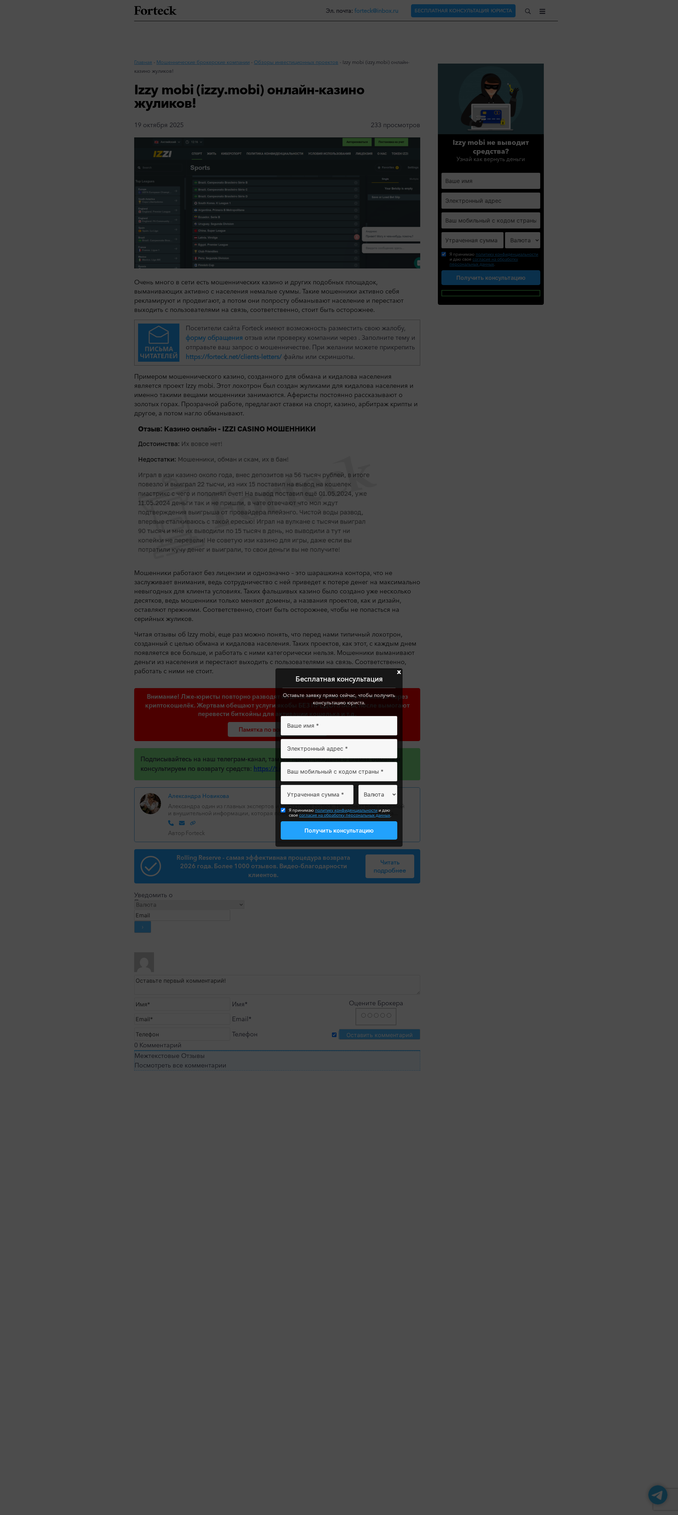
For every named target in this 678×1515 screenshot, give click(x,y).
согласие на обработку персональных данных (344, 815)
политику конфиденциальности (346, 810)
